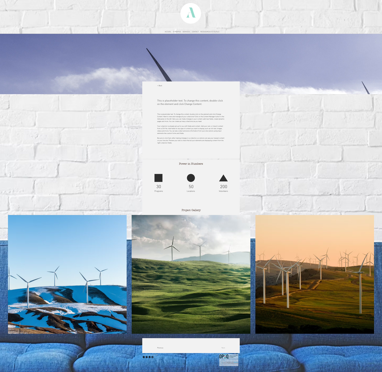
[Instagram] (144, 357)
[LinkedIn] (150, 357)
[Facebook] (147, 357)
